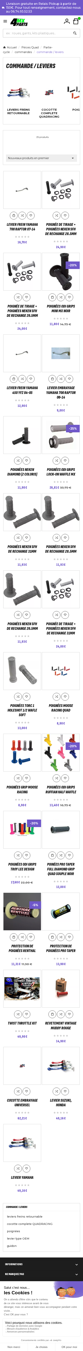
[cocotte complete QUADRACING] (49, 92)
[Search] (75, 33)
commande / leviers (16, 1207)
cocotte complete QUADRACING (49, 113)
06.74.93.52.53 (21, 11)
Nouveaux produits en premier (41, 158)
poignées (13, 1231)
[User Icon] (67, 21)
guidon (12, 1246)
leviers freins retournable (18, 111)
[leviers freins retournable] (18, 92)
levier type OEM (18, 1238)
